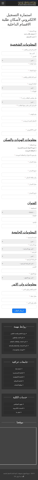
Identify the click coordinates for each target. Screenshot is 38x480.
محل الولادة (33, 64)
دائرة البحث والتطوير (18, 337)
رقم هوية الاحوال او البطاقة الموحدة (26, 155)
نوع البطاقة (33, 145)
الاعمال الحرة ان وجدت (29, 121)
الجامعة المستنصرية (18, 373)
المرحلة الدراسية (31, 259)
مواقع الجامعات (18, 385)
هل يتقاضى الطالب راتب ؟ (28, 98)
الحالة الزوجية (32, 84)
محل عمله (33, 296)
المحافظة (33, 208)
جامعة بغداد (18, 369)
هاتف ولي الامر (32, 303)
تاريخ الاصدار (32, 171)
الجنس (34, 56)
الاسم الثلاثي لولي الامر (29, 289)
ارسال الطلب (19, 311)
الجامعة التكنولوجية (18, 377)
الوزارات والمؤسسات (18, 350)
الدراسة (34, 252)
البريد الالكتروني (31, 130)
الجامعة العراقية (18, 381)
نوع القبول (33, 274)
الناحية (34, 222)
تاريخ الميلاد (33, 70)
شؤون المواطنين (18, 404)
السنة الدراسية (32, 237)
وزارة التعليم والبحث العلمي (18, 333)
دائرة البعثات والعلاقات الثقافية (18, 341)
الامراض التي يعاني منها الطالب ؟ (26, 105)
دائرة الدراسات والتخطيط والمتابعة (18, 345)
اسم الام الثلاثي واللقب (29, 77)
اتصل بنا (18, 412)
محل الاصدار (32, 162)
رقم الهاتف (33, 114)
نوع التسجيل (32, 31)
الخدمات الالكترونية (18, 408)
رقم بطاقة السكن (31, 177)
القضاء (34, 215)
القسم (34, 267)
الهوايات (34, 91)
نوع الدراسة (33, 245)
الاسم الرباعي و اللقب (30, 50)
